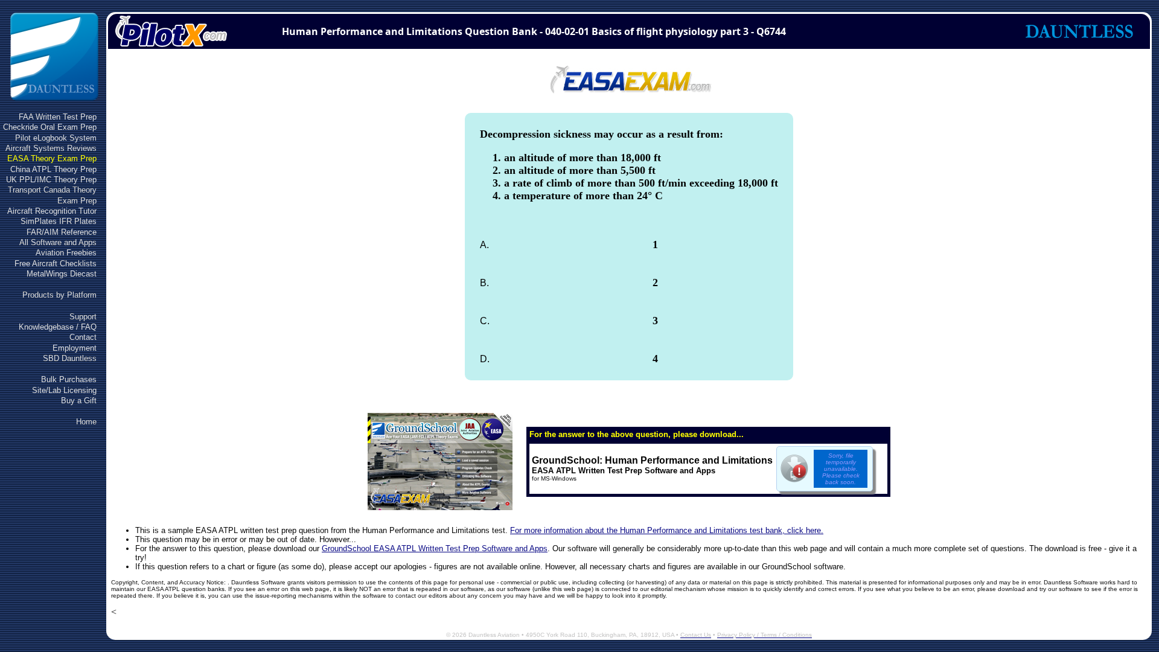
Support (83, 316)
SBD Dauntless (70, 358)
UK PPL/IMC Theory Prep (51, 179)
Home (86, 421)
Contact (83, 337)
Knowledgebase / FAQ (58, 326)
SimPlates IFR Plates (59, 221)
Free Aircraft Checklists (55, 263)
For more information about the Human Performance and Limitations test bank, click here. (666, 530)
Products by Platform (59, 294)
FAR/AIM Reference (62, 232)
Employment (75, 348)
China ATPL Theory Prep (53, 169)
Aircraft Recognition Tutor (52, 211)
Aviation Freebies (66, 252)
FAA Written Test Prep (58, 116)
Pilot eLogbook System (56, 137)
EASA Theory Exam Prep (52, 158)
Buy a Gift (79, 400)
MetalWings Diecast (62, 273)
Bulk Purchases (69, 379)
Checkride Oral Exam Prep (50, 127)
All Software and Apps (58, 242)
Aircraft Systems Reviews (51, 148)
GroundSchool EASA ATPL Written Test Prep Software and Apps (435, 548)
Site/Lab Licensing (64, 390)
